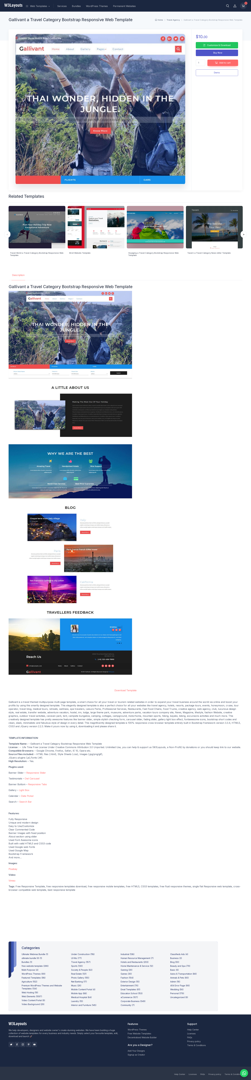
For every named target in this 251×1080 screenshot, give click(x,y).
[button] (227, 5)
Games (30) (126, 974)
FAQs (189, 1037)
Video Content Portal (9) (33, 1000)
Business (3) (176, 958)
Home (160, 20)
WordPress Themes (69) (33, 974)
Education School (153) (132, 993)
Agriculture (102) (29, 981)
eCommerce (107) (129, 997)
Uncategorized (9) (179, 997)
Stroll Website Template (79, 253)
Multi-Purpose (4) (30, 970)
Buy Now (217, 52)
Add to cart (225, 62)
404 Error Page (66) (180, 985)
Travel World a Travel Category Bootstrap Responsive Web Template (36, 254)
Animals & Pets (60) (179, 977)
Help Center (193, 1029)
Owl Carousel (32, 778)
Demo (217, 72)
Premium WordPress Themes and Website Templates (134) (42, 987)
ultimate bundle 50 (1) (32, 958)
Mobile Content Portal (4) (83, 989)
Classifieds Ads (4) (179, 954)
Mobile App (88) (79, 993)
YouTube (34, 1044)
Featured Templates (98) (34, 977)
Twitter (11, 1044)
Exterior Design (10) (130, 981)
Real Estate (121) (79, 974)
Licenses (191, 1033)
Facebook (17, 1044)
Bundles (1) (27, 962)
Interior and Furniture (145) (83, 1005)
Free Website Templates (139, 1033)
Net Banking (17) (79, 981)
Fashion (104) (127, 977)
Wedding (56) (177, 989)
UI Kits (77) (76, 958)
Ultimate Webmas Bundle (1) (35, 954)
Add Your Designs (136, 1051)
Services (62, 6)
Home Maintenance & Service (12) (137, 966)
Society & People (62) (82, 970)
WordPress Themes (97, 6)
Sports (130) (77, 966)
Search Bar (25, 801)
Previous (7, 234)
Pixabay (13, 869)
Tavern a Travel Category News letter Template (209, 253)
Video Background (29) (33, 1004)
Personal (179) (177, 993)
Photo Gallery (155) (80, 977)
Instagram (22, 1044)
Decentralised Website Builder (142, 1037)
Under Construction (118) (83, 954)
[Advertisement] (125, 914)
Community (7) (128, 1005)
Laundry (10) (77, 1001)
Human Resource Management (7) (137, 958)
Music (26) (76, 985)
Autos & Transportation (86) (183, 974)
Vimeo (12, 880)
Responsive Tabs (37, 784)
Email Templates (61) (130, 989)
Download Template (125, 690)
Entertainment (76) (129, 985)
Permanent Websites (124, 6)
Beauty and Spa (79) (180, 966)
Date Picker (27, 795)
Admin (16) (175, 981)
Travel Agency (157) (81, 962)
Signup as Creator (136, 1054)
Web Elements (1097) (32, 996)
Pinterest (28, 1044)
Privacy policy (194, 1041)
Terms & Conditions (196, 1045)
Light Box (24, 790)
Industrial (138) (128, 954)
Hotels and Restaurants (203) (135, 962)
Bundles (76, 6)
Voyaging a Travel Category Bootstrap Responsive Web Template (153, 254)
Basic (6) (174, 970)
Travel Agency (173, 20)
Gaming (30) (126, 970)
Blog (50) (174, 962)
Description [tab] (18, 275)
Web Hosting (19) (30, 992)
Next (244, 234)
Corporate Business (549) (133, 1001)
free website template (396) (35, 966)
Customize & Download (219, 45)
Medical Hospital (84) (81, 997)
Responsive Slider (36, 772)
